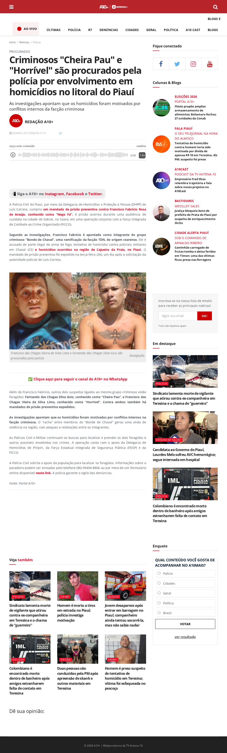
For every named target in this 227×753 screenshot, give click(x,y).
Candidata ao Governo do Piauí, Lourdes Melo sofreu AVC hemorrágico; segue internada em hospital (184, 454)
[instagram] (193, 64)
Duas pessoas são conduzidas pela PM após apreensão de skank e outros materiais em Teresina (77, 678)
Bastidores (184, 201)
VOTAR (185, 624)
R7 (90, 30)
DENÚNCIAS (109, 30)
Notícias (24, 42)
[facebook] (161, 64)
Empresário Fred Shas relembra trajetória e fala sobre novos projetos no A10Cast (193, 185)
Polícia (37, 42)
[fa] (210, 64)
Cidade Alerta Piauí (192, 233)
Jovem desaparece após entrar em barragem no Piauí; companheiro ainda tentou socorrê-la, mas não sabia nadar (124, 615)
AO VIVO (30, 29)
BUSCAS (113, 596)
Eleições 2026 (186, 96)
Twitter (95, 193)
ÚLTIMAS (54, 30)
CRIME (65, 596)
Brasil (166, 613)
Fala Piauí (183, 128)
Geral (165, 593)
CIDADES (132, 30)
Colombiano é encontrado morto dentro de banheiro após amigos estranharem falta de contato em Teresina (29, 681)
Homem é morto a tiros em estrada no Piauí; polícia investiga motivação (76, 613)
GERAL (151, 30)
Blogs (213, 30)
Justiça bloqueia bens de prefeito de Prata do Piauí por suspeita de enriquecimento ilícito (196, 217)
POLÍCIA (74, 30)
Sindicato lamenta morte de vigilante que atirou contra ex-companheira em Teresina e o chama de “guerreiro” (29, 615)
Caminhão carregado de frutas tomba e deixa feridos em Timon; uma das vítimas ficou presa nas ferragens (195, 253)
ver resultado (185, 636)
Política (167, 603)
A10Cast (181, 169)
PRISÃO (66, 659)
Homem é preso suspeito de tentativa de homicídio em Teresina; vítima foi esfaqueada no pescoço (125, 678)
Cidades (167, 583)
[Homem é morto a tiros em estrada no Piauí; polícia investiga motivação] (77, 586)
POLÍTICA (171, 30)
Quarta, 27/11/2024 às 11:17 (29, 133)
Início (12, 42)
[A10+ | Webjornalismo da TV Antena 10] (113, 6)
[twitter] (177, 64)
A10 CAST (193, 30)
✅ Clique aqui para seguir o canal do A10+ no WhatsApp (77, 379)
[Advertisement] (77, 525)
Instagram (54, 193)
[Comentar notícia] (60, 133)
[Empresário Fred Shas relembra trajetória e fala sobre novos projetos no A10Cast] (161, 180)
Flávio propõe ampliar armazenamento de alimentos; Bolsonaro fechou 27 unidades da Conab (195, 112)
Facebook (75, 193)
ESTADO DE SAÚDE (168, 440)
